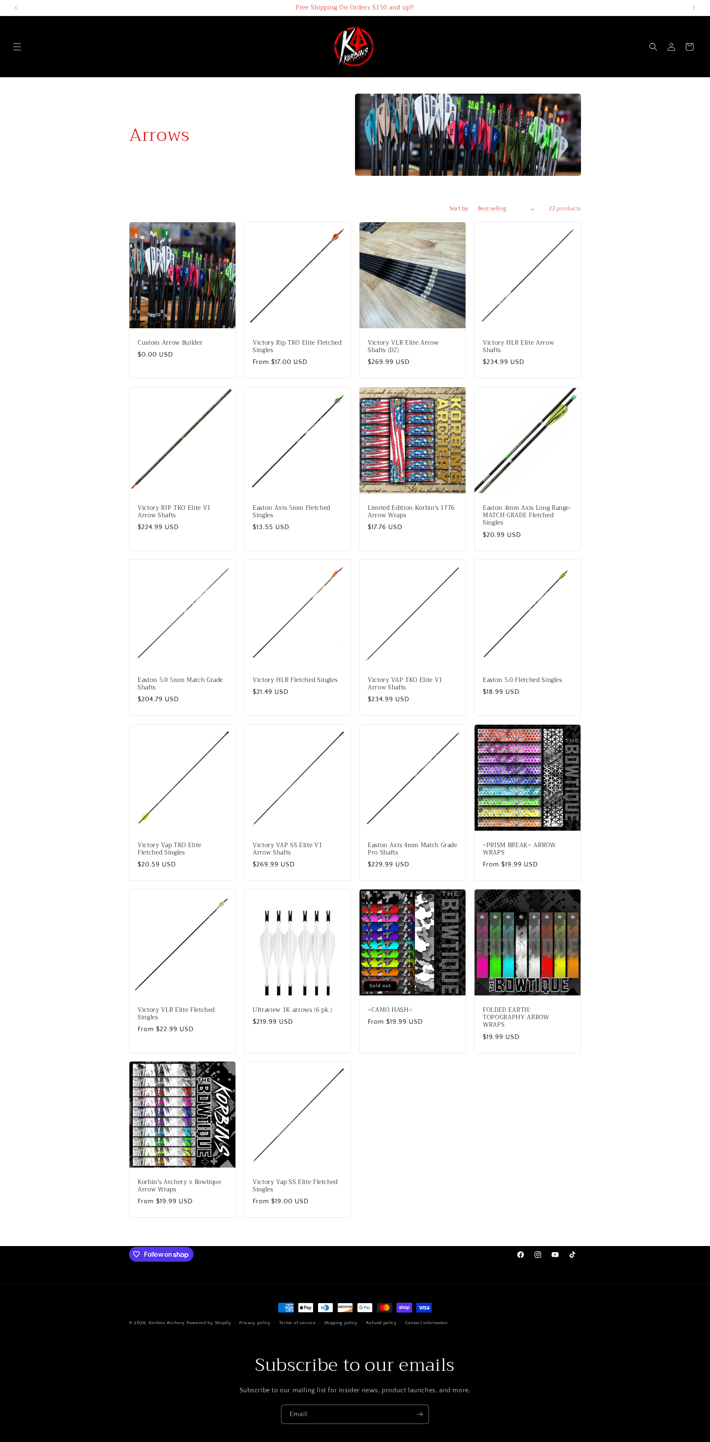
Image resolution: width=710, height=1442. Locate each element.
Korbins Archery (167, 1322)
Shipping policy (341, 1322)
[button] (17, 47)
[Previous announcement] (16, 8)
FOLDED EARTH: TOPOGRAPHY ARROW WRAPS (516, 1018)
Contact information (426, 1322)
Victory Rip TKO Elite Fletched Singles (297, 346)
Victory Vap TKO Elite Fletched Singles (169, 849)
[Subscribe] (419, 1414)
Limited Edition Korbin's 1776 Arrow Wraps (411, 511)
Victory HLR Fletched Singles (295, 680)
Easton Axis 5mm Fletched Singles (291, 511)
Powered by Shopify (209, 1322)
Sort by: (460, 208)
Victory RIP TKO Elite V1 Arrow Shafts (174, 511)
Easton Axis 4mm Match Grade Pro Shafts (412, 849)
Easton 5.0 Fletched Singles (522, 680)
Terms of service (297, 1322)
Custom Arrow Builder (170, 343)
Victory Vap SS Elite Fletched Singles (295, 1186)
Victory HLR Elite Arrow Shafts (518, 346)
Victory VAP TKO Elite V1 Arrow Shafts (405, 684)
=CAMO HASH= (390, 1010)
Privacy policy (255, 1322)
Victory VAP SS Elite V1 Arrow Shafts (287, 849)
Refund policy (381, 1322)
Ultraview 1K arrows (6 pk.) (292, 1010)
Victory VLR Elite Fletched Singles (176, 1014)
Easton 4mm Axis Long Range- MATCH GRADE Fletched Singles (527, 515)
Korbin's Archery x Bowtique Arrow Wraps (179, 1186)
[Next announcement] (694, 8)
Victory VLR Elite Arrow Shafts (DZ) (403, 346)
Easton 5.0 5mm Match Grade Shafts (180, 684)
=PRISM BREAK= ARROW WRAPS (519, 849)
